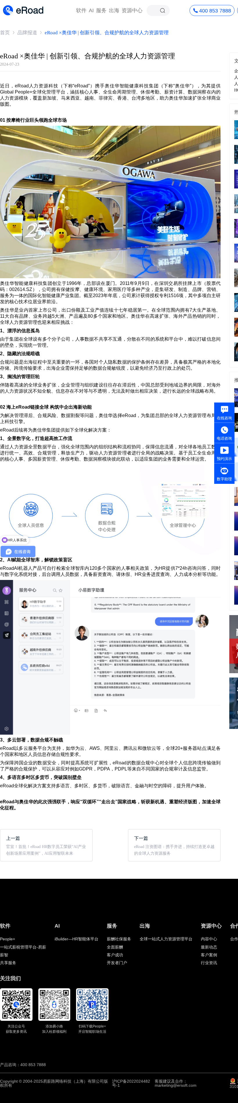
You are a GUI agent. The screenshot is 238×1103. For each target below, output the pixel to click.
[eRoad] (23, 5)
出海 (114, 10)
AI (91, 10)
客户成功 (115, 955)
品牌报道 (27, 32)
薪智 (4, 955)
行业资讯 (209, 962)
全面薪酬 (115, 947)
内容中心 (209, 939)
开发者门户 (117, 962)
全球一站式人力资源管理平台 (166, 939)
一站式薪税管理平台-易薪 (23, 947)
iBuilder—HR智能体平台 (76, 939)
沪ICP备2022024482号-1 (131, 1083)
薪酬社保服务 (119, 939)
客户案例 (209, 955)
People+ (7, 939)
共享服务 (8, 962)
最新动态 (209, 947)
